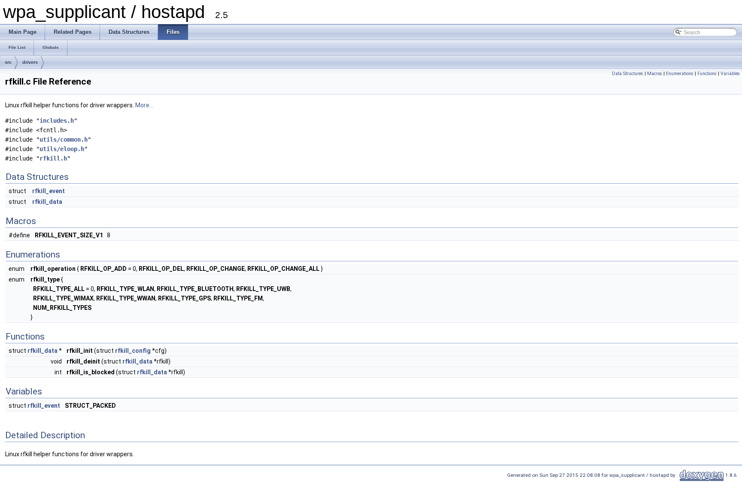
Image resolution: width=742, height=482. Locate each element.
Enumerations (679, 73)
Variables (730, 73)
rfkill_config (133, 350)
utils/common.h (64, 139)
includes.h (57, 120)
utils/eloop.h (62, 149)
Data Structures (627, 73)
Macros (654, 73)
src (8, 62)
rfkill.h (53, 158)
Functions (707, 73)
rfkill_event (48, 191)
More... (144, 105)
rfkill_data (47, 201)
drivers (30, 62)
